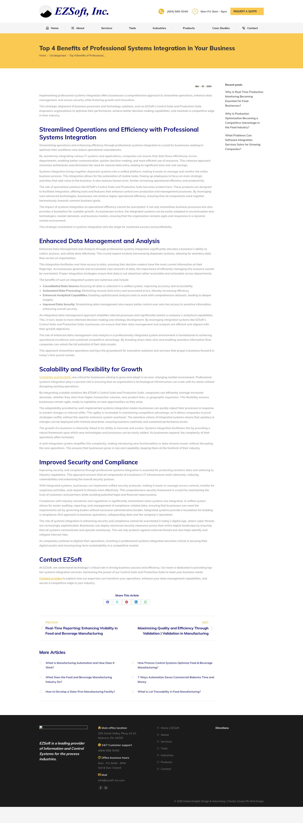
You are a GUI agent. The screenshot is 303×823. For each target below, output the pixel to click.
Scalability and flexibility (55, 377)
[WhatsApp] (145, 602)
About (165, 734)
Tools (164, 748)
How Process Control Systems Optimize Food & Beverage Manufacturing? (175, 665)
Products (166, 762)
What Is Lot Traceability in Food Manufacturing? (169, 691)
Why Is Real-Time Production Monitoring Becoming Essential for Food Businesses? (244, 98)
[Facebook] (107, 602)
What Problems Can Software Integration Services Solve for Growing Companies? (242, 142)
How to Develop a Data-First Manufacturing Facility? (80, 691)
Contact (166, 769)
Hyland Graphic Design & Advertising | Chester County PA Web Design (223, 801)
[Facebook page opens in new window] (100, 787)
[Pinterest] (126, 602)
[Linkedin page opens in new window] (106, 787)
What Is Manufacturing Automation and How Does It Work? (80, 665)
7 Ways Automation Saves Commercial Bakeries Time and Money (176, 679)
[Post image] (40, 662)
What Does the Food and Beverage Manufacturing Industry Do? (79, 679)
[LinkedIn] (136, 602)
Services (166, 741)
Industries (167, 755)
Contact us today (50, 578)
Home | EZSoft (170, 728)
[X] (117, 602)
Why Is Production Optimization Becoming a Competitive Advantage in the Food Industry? (242, 120)
